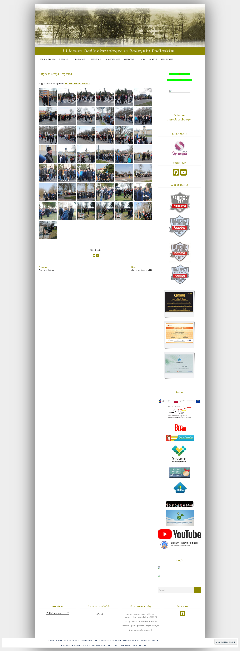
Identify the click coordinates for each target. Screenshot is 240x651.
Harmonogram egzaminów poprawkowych (140, 625)
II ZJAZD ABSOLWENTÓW (179, 80)
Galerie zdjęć (113, 59)
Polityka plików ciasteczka (135, 645)
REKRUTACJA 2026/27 (179, 74)
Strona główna (48, 59)
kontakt (153, 59)
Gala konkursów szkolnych (141, 630)
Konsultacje (167, 59)
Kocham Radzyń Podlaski (77, 83)
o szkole (63, 59)
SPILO (143, 59)
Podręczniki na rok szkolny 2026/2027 (141, 621)
